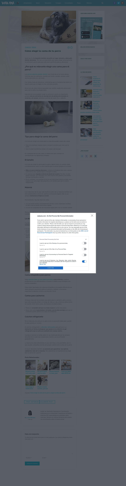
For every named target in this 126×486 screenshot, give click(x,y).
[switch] (84, 243)
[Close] (92, 216)
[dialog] (63, 243)
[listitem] (63, 239)
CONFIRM (50, 268)
